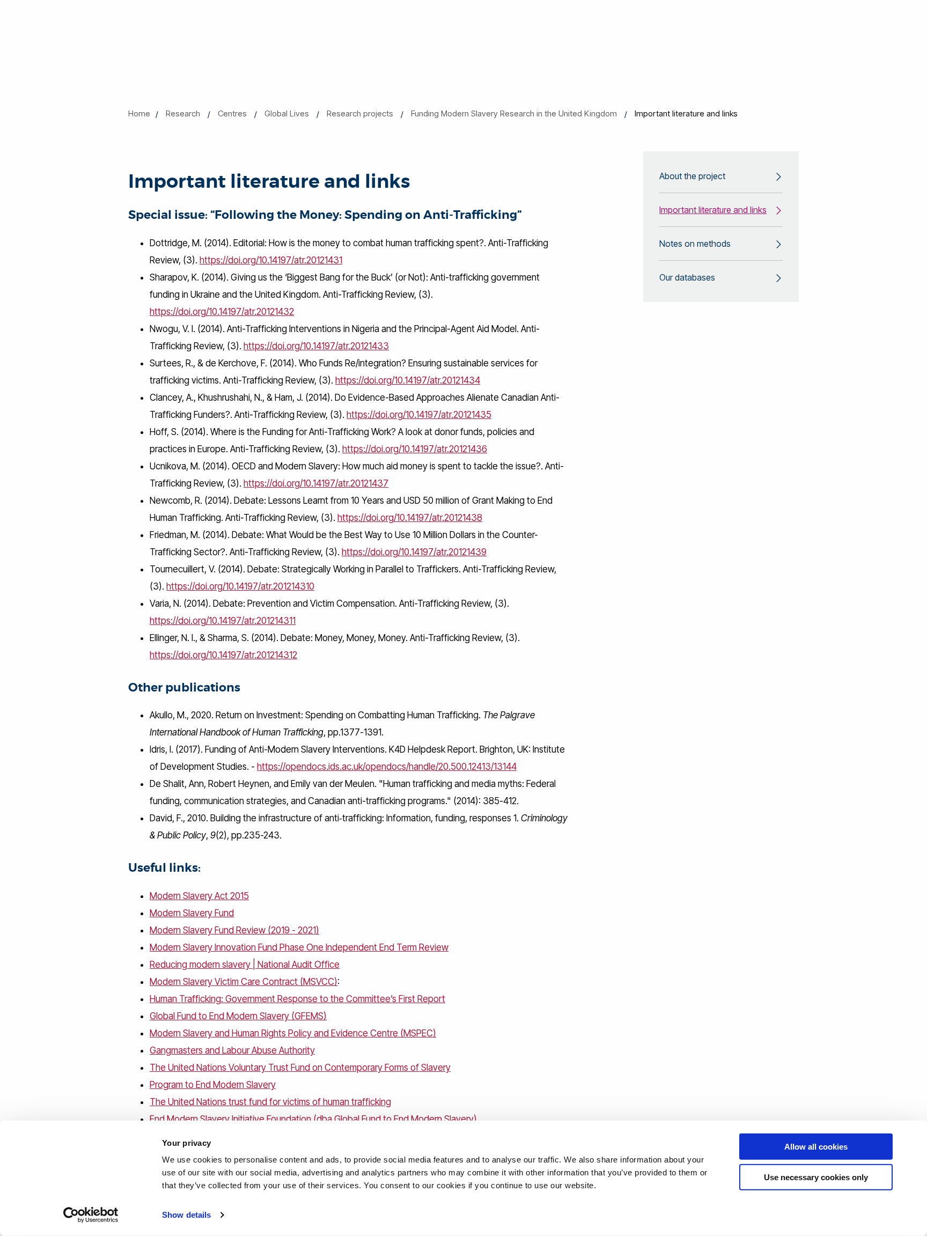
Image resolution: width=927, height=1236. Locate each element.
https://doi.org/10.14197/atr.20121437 (316, 483)
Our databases (687, 277)
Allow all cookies (816, 1146)
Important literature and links (713, 209)
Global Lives (286, 113)
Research (183, 113)
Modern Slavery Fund (192, 913)
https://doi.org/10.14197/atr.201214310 (240, 586)
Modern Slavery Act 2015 (199, 896)
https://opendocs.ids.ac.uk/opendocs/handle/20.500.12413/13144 (387, 766)
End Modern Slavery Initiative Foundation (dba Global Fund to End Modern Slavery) (313, 1119)
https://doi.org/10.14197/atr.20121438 (409, 517)
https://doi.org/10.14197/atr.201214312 (223, 655)
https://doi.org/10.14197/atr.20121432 (222, 311)
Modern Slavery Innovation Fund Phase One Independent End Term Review (299, 947)
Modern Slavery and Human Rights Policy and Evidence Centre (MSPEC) (293, 1033)
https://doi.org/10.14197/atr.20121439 (414, 552)
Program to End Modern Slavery (213, 1084)
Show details (186, 1214)
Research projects (360, 113)
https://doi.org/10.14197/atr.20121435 (419, 414)
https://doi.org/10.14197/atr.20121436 (414, 449)
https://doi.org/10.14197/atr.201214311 (223, 620)
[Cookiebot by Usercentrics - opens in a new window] (91, 1215)
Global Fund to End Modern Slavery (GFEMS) (238, 1016)
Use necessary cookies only (816, 1176)
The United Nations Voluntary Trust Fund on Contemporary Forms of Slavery (300, 1067)
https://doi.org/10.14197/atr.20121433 (316, 346)
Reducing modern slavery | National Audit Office (245, 964)
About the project (692, 176)
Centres (232, 113)
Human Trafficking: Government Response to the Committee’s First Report (297, 999)
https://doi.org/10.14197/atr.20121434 (407, 380)
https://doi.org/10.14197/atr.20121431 (271, 260)
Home (139, 113)
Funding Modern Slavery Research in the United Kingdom (514, 113)
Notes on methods (695, 243)
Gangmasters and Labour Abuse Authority (232, 1050)
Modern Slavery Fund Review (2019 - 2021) (234, 930)
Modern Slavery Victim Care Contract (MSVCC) (243, 981)
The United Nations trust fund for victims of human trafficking (270, 1102)
